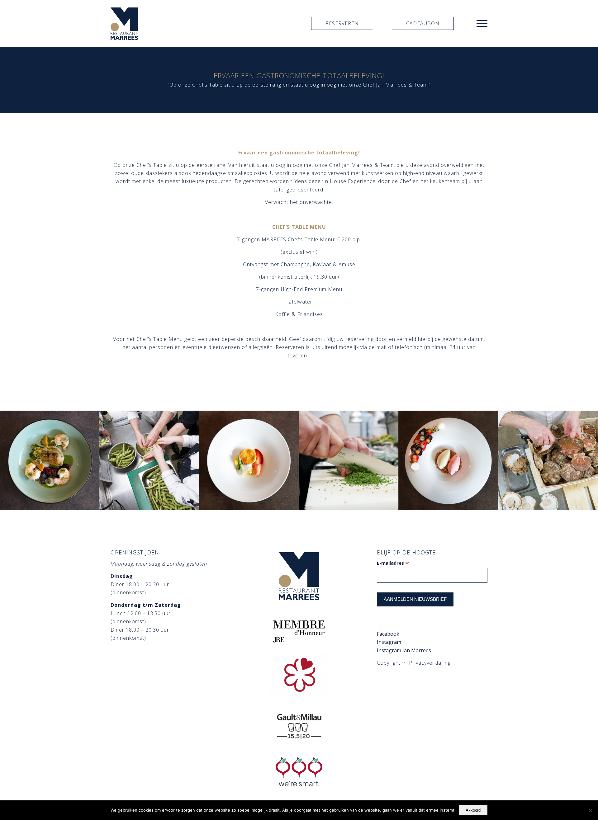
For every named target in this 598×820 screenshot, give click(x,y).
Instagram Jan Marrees (404, 650)
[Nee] (590, 810)
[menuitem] (479, 23)
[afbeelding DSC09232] (349, 460)
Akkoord (473, 810)
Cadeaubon (422, 23)
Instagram (389, 642)
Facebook (388, 633)
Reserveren (342, 23)
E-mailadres (393, 563)
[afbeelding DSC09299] (249, 460)
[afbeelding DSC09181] (149, 460)
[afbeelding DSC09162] (448, 460)
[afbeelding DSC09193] (50, 460)
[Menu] (479, 23)
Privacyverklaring (430, 662)
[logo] (124, 23)
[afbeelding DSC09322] (548, 460)
